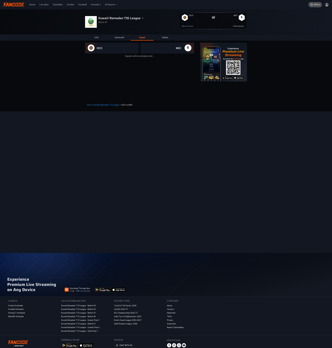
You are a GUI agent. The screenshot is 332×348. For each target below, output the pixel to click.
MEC (236, 15)
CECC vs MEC (127, 105)
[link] (239, 26)
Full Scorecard (238, 26)
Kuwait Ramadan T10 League (106, 105)
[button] (96, 37)
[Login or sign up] (327, 5)
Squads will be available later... (139, 56)
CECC (191, 15)
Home (89, 105)
